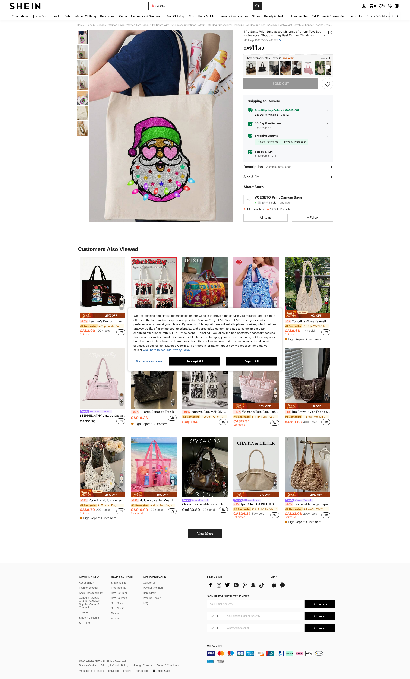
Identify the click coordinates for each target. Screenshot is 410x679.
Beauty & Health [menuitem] (275, 16)
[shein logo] (25, 6)
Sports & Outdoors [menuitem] (378, 16)
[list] (237, 585)
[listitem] (251, 68)
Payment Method (153, 587)
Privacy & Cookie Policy (114, 665)
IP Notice (113, 670)
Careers (83, 612)
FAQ (145, 603)
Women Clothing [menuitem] (85, 16)
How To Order (119, 592)
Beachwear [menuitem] (107, 16)
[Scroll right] (397, 16)
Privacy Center (87, 665)
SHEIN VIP (117, 608)
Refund (115, 613)
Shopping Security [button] (266, 135)
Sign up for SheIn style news (228, 596)
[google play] (282, 587)
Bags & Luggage (96, 24)
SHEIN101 (85, 622)
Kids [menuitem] (191, 16)
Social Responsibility (91, 592)
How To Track (119, 598)
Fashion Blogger (88, 587)
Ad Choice (142, 670)
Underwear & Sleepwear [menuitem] (147, 16)
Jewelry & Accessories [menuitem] (234, 16)
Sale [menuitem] (67, 16)
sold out (280, 84)
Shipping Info (118, 582)
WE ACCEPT (215, 646)
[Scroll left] (392, 16)
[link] (372, 5)
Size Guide (117, 603)
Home (80, 24)
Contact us (149, 582)
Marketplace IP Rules (91, 670)
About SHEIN (86, 582)
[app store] (274, 587)
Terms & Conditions (168, 665)
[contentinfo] (271, 653)
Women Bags (116, 24)
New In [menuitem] (55, 16)
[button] (389, 6)
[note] (102, 315)
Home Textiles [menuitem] (299, 16)
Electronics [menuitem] (355, 16)
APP (274, 576)
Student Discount (89, 617)
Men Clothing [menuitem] (175, 16)
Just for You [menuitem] (40, 16)
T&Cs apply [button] (262, 127)
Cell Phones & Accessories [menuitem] (328, 16)
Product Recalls (152, 598)
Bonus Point (150, 592)
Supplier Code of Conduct (89, 606)
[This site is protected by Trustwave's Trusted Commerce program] (210, 661)
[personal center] (364, 6)
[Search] (257, 6)
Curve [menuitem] (123, 16)
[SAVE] (327, 83)
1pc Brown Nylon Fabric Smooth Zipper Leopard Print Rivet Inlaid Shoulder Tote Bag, (308, 411)
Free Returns (118, 587)
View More (205, 533)
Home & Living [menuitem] (207, 16)
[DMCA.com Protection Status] (220, 661)
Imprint (127, 670)
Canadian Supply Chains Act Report (89, 599)
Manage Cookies (142, 665)
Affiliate (115, 618)
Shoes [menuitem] (256, 16)
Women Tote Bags (137, 24)
